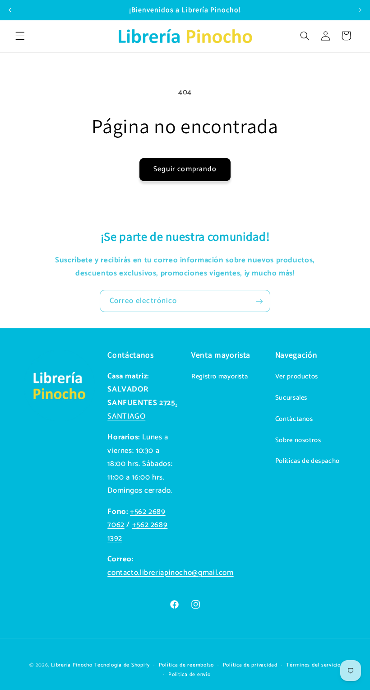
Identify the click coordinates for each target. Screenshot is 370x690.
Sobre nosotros (298, 440)
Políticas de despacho (307, 461)
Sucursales (291, 397)
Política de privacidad (250, 665)
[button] (19, 35)
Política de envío (189, 674)
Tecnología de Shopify (122, 665)
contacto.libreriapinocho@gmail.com (170, 573)
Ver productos (296, 376)
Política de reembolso (186, 665)
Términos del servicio (313, 665)
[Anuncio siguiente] (360, 10)
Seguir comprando (185, 169)
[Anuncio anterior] (10, 10)
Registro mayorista (219, 376)
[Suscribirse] (259, 301)
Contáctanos (294, 419)
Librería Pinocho (71, 665)
